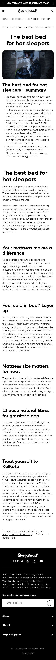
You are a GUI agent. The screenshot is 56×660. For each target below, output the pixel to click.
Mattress (16, 27)
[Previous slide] (3, 3)
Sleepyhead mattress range (17, 534)
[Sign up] (49, 603)
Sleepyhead (22, 649)
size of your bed (15, 378)
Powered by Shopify (36, 649)
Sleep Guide (16, 19)
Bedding (6, 27)
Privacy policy (28, 653)
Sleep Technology (45, 27)
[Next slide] (52, 3)
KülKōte (37, 283)
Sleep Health (28, 27)
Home (5, 19)
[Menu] (3, 11)
